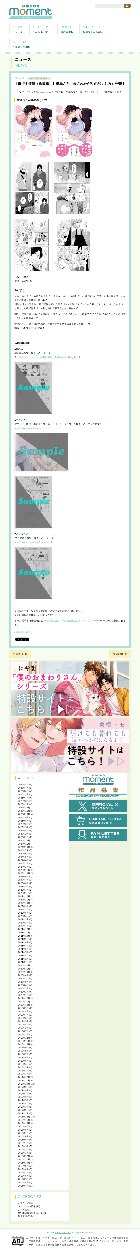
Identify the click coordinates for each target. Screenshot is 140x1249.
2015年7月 (23, 1172)
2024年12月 (24, 840)
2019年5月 (23, 1021)
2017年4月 (23, 1103)
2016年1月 (23, 1153)
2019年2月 (23, 1031)
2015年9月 (23, 1166)
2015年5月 (23, 1179)
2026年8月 (23, 784)
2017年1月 (23, 1113)
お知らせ (22, 1203)
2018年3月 (23, 1067)
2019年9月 (23, 1008)
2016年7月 (23, 1133)
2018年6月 (23, 1057)
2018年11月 (24, 1041)
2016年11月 (24, 1120)
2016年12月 (24, 1116)
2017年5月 (23, 1100)
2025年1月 (23, 837)
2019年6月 (23, 1018)
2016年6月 (23, 1136)
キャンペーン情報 (27, 1206)
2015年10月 (24, 1162)
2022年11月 (24, 899)
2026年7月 (23, 788)
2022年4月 (23, 916)
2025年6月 (23, 824)
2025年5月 (23, 827)
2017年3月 (23, 1107)
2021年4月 (23, 955)
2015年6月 (23, 1176)
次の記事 (118, 653)
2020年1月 (23, 995)
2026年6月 (23, 791)
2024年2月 (23, 867)
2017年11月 (24, 1080)
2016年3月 (23, 1146)
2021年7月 (23, 945)
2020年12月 (24, 965)
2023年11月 (24, 870)
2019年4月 (23, 1024)
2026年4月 (23, 797)
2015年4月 (23, 1182)
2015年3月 (23, 1186)
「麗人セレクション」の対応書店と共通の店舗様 (43, 357)
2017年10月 (24, 1084)
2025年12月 (24, 807)
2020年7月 (23, 978)
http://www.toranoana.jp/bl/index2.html (34, 542)
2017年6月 (23, 1097)
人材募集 (22, 1209)
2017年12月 (24, 1077)
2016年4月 (23, 1143)
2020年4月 (23, 985)
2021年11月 (24, 932)
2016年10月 (24, 1123)
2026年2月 (23, 804)
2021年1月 (23, 962)
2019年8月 (23, 1011)
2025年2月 (23, 834)
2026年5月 (23, 794)
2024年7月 (23, 850)
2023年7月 (23, 880)
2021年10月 (24, 936)
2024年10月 (24, 847)
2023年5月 (23, 886)
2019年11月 (24, 1001)
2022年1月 (23, 926)
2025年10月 (24, 814)
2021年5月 (23, 952)
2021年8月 (23, 942)
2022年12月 (24, 896)
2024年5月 (23, 857)
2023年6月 (23, 883)
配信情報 (22, 1216)
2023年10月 (24, 873)
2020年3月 (23, 988)
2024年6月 (23, 853)
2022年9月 (23, 906)
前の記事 (21, 653)
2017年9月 (23, 1087)
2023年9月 (23, 876)
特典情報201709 (23, 632)
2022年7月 (23, 909)
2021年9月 (23, 939)
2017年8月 (23, 1090)
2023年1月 (23, 893)
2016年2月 (23, 1149)
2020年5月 (23, 982)
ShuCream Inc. (63, 1232)
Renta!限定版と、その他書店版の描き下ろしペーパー (71, 620)
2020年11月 (24, 968)
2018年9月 (23, 1047)
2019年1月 (23, 1034)
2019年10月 (24, 1005)
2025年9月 (23, 817)
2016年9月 (23, 1126)
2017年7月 (23, 1093)
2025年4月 (23, 830)
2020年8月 (23, 975)
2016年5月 (23, 1139)
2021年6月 (23, 949)
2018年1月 (23, 1074)
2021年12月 (24, 929)
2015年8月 (23, 1169)
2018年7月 (23, 1054)
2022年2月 (23, 922)
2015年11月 (24, 1159)
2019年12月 (24, 998)
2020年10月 (24, 972)
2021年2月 (23, 959)
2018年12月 (24, 1038)
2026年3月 (23, 801)
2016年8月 (23, 1130)
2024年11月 (24, 844)
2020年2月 (23, 992)
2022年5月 (23, 913)
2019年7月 (23, 1015)
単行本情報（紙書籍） (39, 78)
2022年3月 (23, 919)
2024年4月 (23, 860)
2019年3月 (23, 1028)
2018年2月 (23, 1070)
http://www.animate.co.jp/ (27, 428)
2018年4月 (23, 1064)
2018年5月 (23, 1061)
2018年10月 (24, 1044)
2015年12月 (24, 1156)
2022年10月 (24, 903)
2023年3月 (23, 890)
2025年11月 (24, 811)
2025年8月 (23, 821)
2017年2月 (23, 1110)
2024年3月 (23, 863)
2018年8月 (23, 1051)
